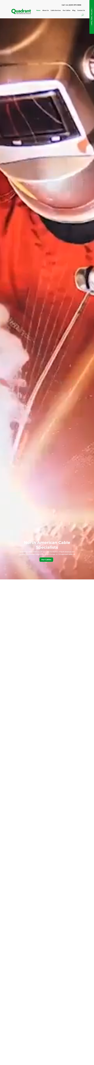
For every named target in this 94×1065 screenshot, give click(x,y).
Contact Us (81, 10)
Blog (73, 10)
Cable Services (56, 10)
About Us (45, 10)
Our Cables (66, 10)
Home (38, 10)
